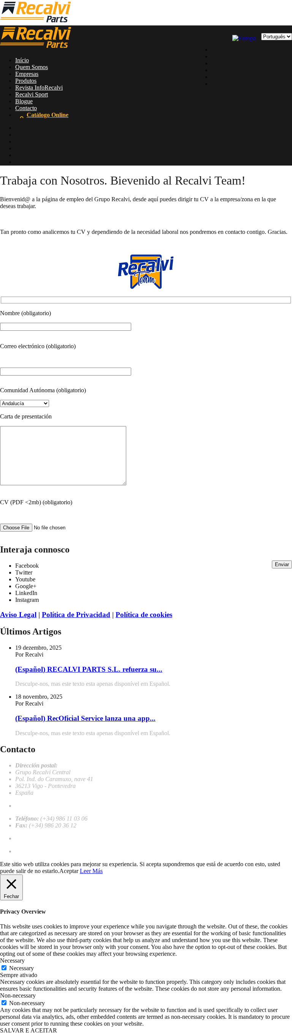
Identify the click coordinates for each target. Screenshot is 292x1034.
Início (22, 60)
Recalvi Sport (31, 94)
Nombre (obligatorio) (25, 313)
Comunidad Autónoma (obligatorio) (43, 390)
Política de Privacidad (76, 615)
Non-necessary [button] (18, 995)
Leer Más (91, 871)
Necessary (21, 968)
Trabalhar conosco (38, 838)
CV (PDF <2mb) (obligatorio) (36, 502)
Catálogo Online (47, 115)
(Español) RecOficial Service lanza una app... (85, 718)
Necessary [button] (12, 960)
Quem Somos (31, 67)
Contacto (26, 108)
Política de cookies (144, 615)
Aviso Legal (18, 615)
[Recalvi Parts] (35, 22)
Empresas (26, 74)
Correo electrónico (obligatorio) (38, 346)
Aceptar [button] (68, 871)
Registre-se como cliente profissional (59, 851)
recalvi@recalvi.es (37, 805)
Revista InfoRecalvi (39, 87)
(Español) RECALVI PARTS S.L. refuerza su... (88, 669)
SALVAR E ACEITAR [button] (28, 1030)
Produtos (25, 80)
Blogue (24, 101)
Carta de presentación (26, 416)
